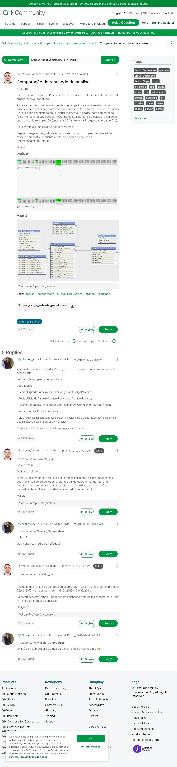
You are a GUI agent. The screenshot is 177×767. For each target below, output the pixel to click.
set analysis (158, 92)
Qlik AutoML (9, 705)
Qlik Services (151, 13)
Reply (108, 329)
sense (160, 103)
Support (50, 721)
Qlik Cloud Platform (14, 694)
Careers (93, 716)
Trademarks (139, 717)
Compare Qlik (53, 705)
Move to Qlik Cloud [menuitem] (92, 23)
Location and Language (69, 43)
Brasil (92, 43)
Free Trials (51, 699)
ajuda (161, 86)
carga (159, 108)
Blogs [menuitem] (40, 23)
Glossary (50, 710)
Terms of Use (140, 723)
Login (73, 3)
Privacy (93, 710)
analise (29, 294)
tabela (138, 92)
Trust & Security (98, 699)
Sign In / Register (163, 22)
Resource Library (55, 688)
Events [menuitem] (53, 23)
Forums (31, 43)
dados (138, 108)
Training (50, 716)
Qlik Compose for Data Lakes (20, 721)
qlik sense (140, 86)
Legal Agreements (143, 728)
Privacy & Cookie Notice (147, 712)
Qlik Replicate (10, 716)
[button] (117, 74)
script (155, 81)
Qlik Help (168, 13)
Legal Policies (140, 706)
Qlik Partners (53, 694)
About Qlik (94, 688)
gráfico (90, 294)
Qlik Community (12, 43)
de (146, 92)
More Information (90, 746)
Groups (45, 43)
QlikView (7, 710)
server (149, 108)
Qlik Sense (8, 699)
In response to (35, 459)
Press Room (96, 694)
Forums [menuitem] (10, 23)
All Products (9, 688)
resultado (104, 294)
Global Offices (97, 726)
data (152, 86)
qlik (162, 97)
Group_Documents (144, 75)
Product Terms (141, 734)
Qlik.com (134, 13)
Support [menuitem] (25, 23)
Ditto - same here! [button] (29, 321)
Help (145, 22)
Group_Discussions (69, 294)
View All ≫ (140, 118)
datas (150, 103)
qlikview (164, 70)
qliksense (151, 97)
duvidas (138, 103)
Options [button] (171, 43)
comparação (46, 294)
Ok (90, 738)
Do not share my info (146, 739)
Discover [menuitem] (68, 23)
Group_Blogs (141, 81)
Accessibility (96, 705)
